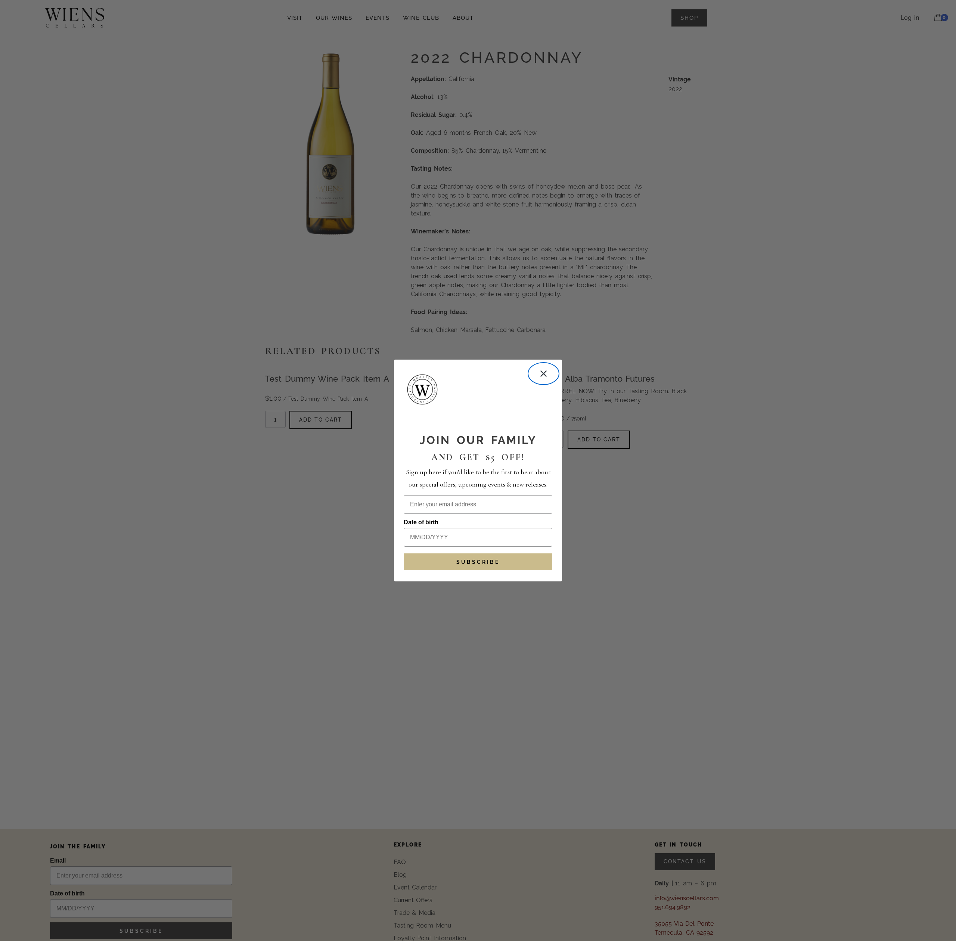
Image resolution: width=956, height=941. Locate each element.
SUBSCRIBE (478, 562)
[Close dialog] (543, 374)
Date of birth (421, 522)
